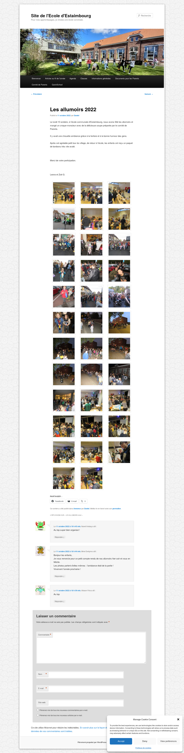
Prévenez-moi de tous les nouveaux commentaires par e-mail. (64, 710)
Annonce (77, 508)
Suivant (149, 94)
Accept (121, 741)
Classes (83, 78)
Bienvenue (36, 78)
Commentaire (44, 634)
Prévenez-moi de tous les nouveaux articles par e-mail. (61, 715)
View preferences (168, 741)
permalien (117, 508)
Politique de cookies (143, 748)
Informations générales (101, 78)
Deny (144, 741)
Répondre (59, 537)
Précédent (36, 94)
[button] (178, 719)
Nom (42, 674)
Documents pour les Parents (127, 78)
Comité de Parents (39, 84)
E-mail (42, 688)
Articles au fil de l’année (55, 78)
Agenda (73, 78)
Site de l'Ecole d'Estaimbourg (61, 15)
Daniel (76, 115)
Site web (41, 702)
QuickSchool (57, 84)
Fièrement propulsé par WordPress (92, 742)
